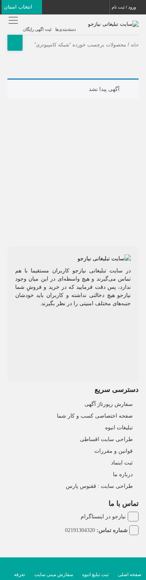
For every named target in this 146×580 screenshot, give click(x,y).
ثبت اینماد (122, 462)
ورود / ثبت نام (124, 7)
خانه (135, 45)
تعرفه (19, 574)
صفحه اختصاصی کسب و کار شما (95, 416)
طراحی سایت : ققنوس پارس (99, 486)
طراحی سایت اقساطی (106, 439)
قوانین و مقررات (113, 451)
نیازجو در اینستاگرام (103, 516)
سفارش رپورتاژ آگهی (108, 404)
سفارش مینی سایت (53, 574)
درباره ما (123, 474)
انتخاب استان (19, 7)
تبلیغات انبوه (119, 427)
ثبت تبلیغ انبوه (95, 574)
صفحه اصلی (129, 574)
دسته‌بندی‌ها (65, 29)
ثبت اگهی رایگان (37, 29)
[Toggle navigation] (12, 20)
